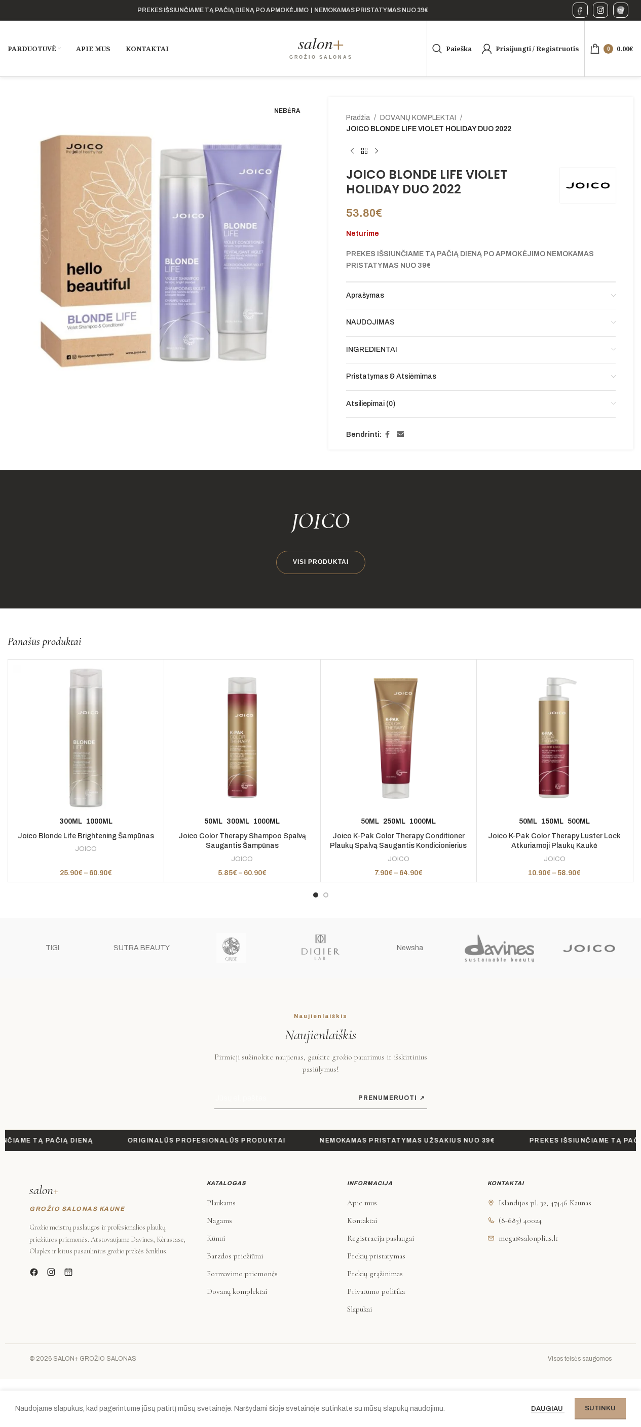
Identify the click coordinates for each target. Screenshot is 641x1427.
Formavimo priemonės (242, 1273)
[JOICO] (588, 948)
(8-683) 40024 (520, 1220)
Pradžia (358, 117)
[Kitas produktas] (376, 151)
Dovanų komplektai (237, 1291)
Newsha (410, 948)
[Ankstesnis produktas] (352, 151)
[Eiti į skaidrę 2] (325, 895)
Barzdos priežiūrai (235, 1255)
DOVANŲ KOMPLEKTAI (418, 117)
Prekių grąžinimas (375, 1273)
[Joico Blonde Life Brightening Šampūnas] (86, 737)
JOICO (86, 848)
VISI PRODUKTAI (321, 561)
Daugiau (547, 1408)
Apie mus (362, 1202)
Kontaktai (362, 1220)
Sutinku (600, 1408)
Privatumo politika (376, 1291)
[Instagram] (600, 10)
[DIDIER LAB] (320, 948)
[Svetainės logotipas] (320, 48)
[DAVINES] (499, 948)
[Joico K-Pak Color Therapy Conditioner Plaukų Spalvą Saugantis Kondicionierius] (398, 737)
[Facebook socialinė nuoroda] (388, 435)
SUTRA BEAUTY (142, 948)
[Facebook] (580, 10)
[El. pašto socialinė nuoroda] (400, 435)
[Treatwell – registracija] (620, 10)
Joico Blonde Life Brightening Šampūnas (86, 836)
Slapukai (359, 1309)
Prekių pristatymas (376, 1255)
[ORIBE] (231, 948)
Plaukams (221, 1202)
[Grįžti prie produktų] (364, 151)
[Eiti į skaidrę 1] (315, 895)
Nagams (219, 1220)
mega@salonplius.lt (528, 1238)
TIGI (52, 948)
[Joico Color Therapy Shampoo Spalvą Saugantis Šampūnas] (242, 737)
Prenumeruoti (391, 1098)
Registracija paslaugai (380, 1238)
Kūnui (216, 1238)
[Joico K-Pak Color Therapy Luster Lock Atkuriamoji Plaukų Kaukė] (554, 737)
